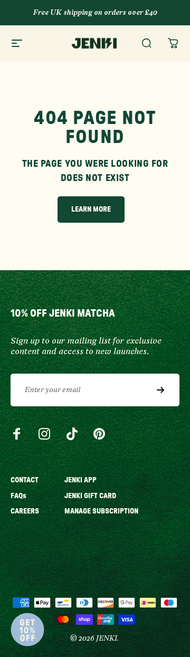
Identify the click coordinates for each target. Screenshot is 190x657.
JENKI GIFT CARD (90, 496)
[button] (27, 629)
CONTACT (25, 480)
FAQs (18, 496)
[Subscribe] (160, 390)
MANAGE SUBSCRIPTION (101, 511)
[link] (91, 209)
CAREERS (25, 511)
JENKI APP (80, 480)
